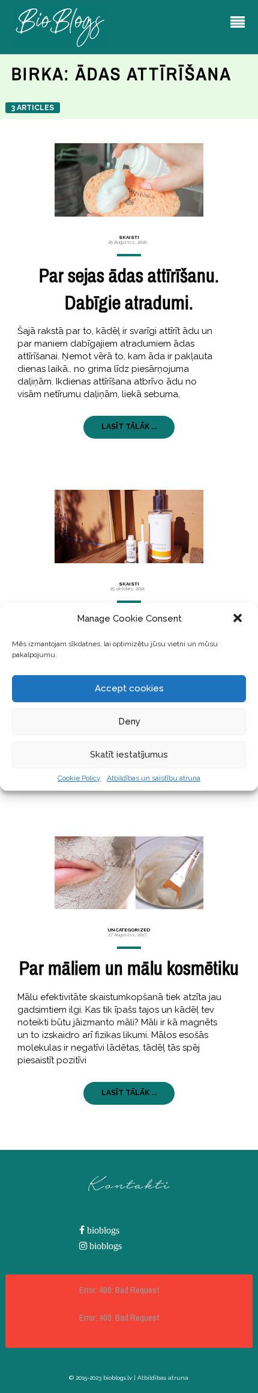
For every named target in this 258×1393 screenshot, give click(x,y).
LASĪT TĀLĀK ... (129, 426)
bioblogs (102, 1230)
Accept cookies (129, 688)
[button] (239, 619)
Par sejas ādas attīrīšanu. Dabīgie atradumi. (129, 288)
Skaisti (129, 237)
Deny (129, 721)
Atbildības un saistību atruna (153, 778)
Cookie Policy (79, 778)
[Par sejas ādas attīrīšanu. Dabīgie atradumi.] (129, 180)
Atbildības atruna (162, 1377)
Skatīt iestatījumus (129, 754)
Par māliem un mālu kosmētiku (129, 968)
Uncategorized (128, 930)
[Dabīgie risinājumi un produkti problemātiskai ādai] (129, 526)
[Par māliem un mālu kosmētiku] (129, 873)
